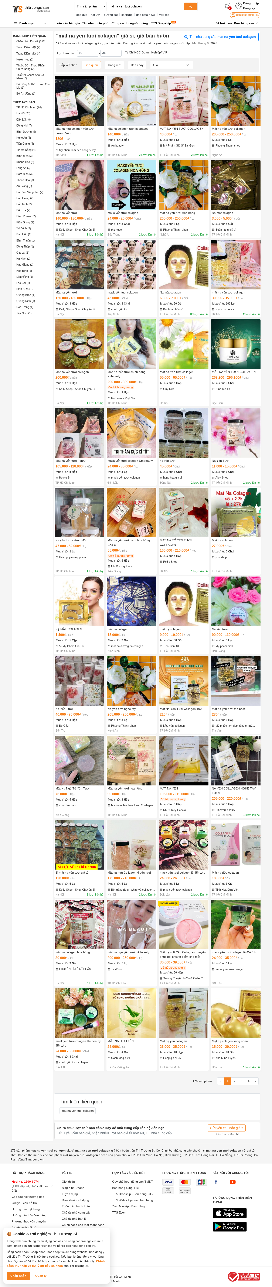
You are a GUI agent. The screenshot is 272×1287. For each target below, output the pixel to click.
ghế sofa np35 (146, 14)
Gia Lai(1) (22, 252)
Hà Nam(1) (23, 258)
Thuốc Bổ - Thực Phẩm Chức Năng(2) (30, 67)
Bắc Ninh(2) (24, 204)
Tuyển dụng (70, 1194)
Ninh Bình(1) (24, 288)
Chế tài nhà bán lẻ (74, 1218)
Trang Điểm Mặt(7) (28, 47)
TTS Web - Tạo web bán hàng (132, 1200)
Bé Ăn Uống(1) (25, 93)
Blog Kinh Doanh (73, 1187)
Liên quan (91, 65)
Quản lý (41, 1275)
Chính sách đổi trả (24, 1227)
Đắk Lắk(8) (23, 119)
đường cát (111, 14)
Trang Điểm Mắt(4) (28, 53)
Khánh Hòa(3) (25, 162)
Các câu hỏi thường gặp (28, 1196)
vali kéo (164, 14)
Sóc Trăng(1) (24, 307)
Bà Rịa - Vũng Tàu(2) (29, 192)
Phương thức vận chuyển (29, 1221)
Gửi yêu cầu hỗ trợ (24, 1203)
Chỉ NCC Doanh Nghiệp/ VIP (148, 52)
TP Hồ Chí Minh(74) (29, 107)
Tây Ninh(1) (23, 313)
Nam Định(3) (24, 173)
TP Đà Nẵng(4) (25, 149)
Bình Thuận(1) (25, 240)
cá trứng (127, 14)
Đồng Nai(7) (24, 125)
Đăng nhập (251, 3)
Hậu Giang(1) (24, 264)
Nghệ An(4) (23, 137)
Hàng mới (114, 65)
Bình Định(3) (24, 155)
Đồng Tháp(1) (25, 246)
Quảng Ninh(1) (25, 301)
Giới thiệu (68, 1181)
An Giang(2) (24, 186)
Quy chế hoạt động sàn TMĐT (132, 1181)
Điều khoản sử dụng (75, 1200)
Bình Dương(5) (26, 131)
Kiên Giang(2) (25, 222)
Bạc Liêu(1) (23, 234)
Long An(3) (23, 168)
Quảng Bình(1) (25, 294)
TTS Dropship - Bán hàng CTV (132, 1194)
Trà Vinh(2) (23, 228)
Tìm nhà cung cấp (222, 37)
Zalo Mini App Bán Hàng (128, 1206)
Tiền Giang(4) (25, 143)
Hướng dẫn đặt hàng (26, 1209)
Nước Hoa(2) (24, 59)
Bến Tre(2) (23, 210)
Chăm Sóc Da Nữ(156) (30, 41)
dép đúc (81, 14)
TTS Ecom (119, 1212)
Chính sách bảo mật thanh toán (83, 1225)
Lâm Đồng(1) (24, 276)
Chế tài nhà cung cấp (76, 1212)
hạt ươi (95, 14)
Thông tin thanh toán (76, 1206)
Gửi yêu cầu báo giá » (226, 1128)
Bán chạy (137, 65)
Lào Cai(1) (23, 283)
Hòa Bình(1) (24, 270)
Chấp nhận (18, 1275)
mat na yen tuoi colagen (77, 1110)
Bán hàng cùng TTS (247, 14)
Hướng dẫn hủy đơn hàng (29, 1215)
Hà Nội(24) (23, 113)
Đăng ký (249, 8)
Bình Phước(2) (26, 216)
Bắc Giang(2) (24, 198)
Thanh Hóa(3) (25, 180)
